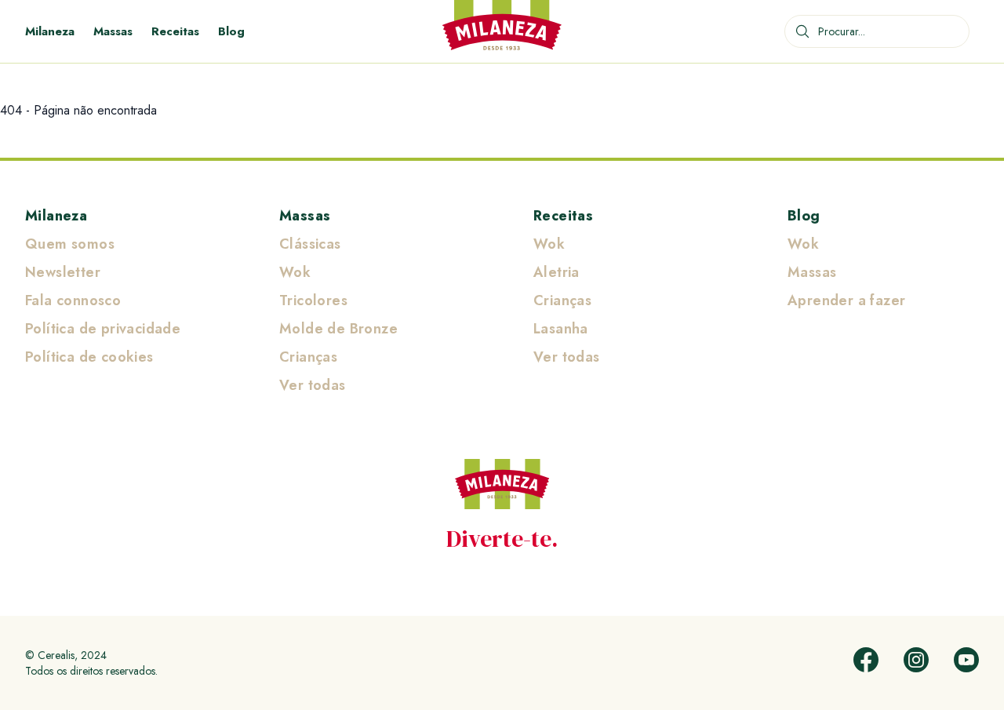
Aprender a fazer (846, 300)
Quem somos (70, 244)
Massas (113, 31)
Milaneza (50, 31)
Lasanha (560, 329)
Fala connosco (73, 300)
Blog (231, 31)
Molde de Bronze (338, 329)
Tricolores (313, 300)
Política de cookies (89, 357)
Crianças (308, 357)
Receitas (175, 31)
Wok (295, 272)
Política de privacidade (102, 329)
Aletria (556, 272)
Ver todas (312, 385)
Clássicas (310, 244)
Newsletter (62, 272)
